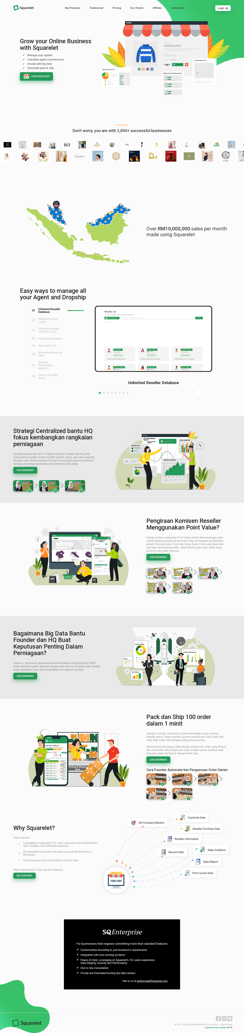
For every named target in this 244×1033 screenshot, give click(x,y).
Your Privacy (226, 1024)
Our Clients (136, 7)
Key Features (72, 7)
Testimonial (96, 7)
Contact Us (177, 7)
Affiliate (157, 7)
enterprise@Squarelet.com (152, 981)
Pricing (117, 7)
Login (223, 8)
